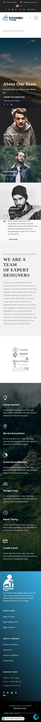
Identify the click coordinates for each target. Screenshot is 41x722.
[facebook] (4, 104)
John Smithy (10, 171)
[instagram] (15, 9)
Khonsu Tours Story (10, 644)
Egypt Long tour (9, 627)
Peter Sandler (11, 208)
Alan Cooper (10, 134)
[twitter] (9, 9)
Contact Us (7, 650)
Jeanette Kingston (14, 97)
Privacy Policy (8, 661)
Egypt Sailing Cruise (10, 622)
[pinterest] (7, 104)
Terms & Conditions (10, 655)
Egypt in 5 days (8, 617)
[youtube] (12, 9)
